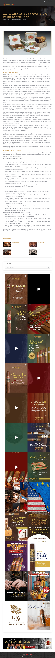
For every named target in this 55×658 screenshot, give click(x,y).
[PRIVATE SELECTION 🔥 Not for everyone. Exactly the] (16, 467)
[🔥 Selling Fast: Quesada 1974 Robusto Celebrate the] (16, 289)
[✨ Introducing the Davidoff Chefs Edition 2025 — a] (16, 408)
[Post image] (7, 244)
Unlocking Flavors (15, 242)
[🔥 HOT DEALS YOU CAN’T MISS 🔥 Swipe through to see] (16, 437)
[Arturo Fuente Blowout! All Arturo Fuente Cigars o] (16, 556)
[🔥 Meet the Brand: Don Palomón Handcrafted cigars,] (39, 615)
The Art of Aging (41, 242)
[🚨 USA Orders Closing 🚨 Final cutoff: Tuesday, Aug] (39, 497)
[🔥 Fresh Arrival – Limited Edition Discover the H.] (16, 319)
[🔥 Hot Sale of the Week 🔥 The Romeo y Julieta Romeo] (39, 378)
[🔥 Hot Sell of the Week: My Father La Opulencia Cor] (16, 348)
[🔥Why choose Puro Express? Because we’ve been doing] (16, 615)
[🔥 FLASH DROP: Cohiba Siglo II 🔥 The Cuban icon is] (39, 586)
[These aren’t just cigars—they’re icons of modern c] (39, 556)
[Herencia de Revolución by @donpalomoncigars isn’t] (39, 319)
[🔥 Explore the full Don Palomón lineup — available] (16, 497)
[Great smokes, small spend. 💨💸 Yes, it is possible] (16, 526)
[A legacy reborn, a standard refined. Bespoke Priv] (39, 289)
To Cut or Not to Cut (16, 250)
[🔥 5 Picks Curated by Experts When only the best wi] (39, 526)
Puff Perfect (40, 250)
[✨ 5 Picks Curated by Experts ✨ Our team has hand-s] (39, 408)
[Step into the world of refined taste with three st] (39, 437)
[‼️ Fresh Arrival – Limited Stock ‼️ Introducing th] (39, 467)
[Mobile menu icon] (50, 4)
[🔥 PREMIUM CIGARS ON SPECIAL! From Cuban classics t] (39, 348)
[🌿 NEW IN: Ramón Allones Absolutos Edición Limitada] (16, 378)
